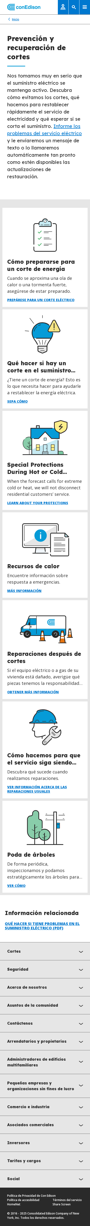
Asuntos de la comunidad (32, 1005)
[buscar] (74, 7)
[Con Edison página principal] (20, 7)
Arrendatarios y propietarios (36, 1041)
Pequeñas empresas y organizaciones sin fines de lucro (40, 1086)
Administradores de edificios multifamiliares (36, 1062)
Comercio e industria (28, 1106)
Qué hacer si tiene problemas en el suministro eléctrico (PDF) (42, 925)
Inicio (15, 19)
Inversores (18, 1142)
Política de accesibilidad (23, 1200)
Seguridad (17, 969)
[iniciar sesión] (63, 7)
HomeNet (13, 1204)
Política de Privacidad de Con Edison (31, 1196)
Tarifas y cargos (24, 1160)
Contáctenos (20, 1023)
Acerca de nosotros (27, 987)
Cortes (14, 951)
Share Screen (62, 1204)
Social (13, 1178)
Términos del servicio (67, 1200)
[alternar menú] (84, 7)
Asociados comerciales (30, 1124)
